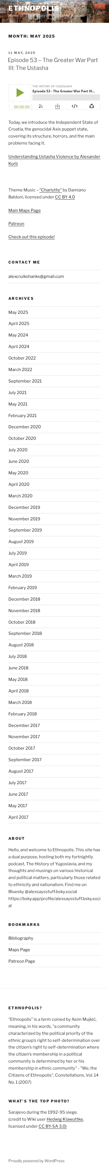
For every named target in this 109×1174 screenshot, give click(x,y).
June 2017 (18, 794)
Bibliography (20, 938)
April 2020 (18, 484)
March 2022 (20, 369)
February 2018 (22, 714)
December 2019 (24, 507)
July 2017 (17, 782)
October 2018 (21, 622)
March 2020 (20, 495)
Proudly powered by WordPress (36, 1160)
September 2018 (25, 633)
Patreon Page (21, 961)
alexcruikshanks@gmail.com (36, 276)
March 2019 (20, 576)
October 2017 (21, 748)
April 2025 (18, 323)
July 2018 (17, 656)
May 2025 (18, 312)
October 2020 (22, 438)
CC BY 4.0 (65, 197)
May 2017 (17, 805)
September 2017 (25, 759)
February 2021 (22, 415)
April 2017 (18, 817)
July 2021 (17, 392)
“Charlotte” (50, 190)
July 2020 (17, 449)
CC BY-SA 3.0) (53, 1126)
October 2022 (22, 358)
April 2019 (18, 564)
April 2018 (18, 691)
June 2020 (18, 461)
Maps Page (19, 949)
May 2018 (18, 679)
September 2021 (25, 381)
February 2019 (22, 587)
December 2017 (24, 725)
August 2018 (21, 644)
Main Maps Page (24, 210)
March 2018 (20, 702)
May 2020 (18, 472)
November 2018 (24, 610)
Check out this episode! (31, 236)
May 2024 (18, 335)
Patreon (16, 223)
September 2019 (25, 530)
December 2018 (24, 599)
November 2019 (24, 518)
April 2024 (18, 346)
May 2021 (17, 404)
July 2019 (17, 553)
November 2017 (24, 736)
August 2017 (21, 771)
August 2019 (21, 541)
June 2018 (18, 667)
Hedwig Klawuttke (65, 1119)
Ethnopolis (34, 8)
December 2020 (24, 426)
